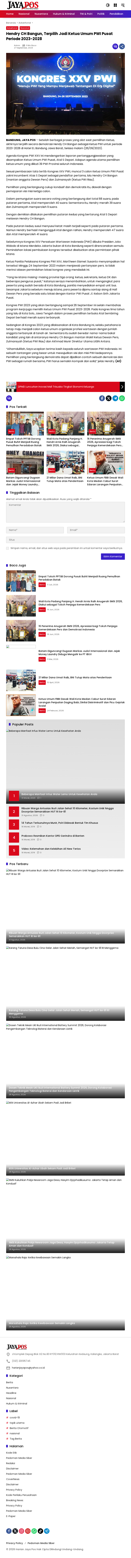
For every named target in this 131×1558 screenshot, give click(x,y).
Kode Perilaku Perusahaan (21, 1495)
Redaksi (10, 1463)
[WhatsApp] (122, 398)
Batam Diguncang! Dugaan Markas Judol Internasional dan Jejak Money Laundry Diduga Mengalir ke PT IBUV (23, 481)
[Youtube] (28, 1531)
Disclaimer (12, 1468)
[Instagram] (21, 1531)
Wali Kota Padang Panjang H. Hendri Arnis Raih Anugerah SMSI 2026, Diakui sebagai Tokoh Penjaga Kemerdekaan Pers (65, 442)
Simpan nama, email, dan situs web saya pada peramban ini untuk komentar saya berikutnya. (67, 548)
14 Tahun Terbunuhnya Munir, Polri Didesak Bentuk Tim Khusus (59, 823)
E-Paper (11, 1516)
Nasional (24, 28)
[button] (108, 5)
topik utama (17, 1423)
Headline (11, 1393)
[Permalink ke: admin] (10, 46)
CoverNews (12, 1479)
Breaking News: (15, 1500)
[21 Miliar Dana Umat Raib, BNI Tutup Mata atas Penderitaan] (65, 462)
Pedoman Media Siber (19, 1458)
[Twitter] (109, 398)
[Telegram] (115, 398)
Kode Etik (11, 1452)
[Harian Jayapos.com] (23, 5)
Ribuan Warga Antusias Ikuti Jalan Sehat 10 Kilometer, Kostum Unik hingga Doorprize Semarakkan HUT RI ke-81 (67, 810)
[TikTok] (40, 1531)
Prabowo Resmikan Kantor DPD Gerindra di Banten (52, 836)
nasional (15, 1433)
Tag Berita (16, 1438)
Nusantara (12, 1387)
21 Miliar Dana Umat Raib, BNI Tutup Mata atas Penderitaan (65, 479)
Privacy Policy (14, 1489)
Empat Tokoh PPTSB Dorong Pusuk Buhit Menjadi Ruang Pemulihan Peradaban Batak (24, 442)
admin (17, 45)
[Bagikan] (122, 46)
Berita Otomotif (19, 1428)
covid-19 (15, 1417)
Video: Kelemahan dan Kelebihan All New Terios (51, 849)
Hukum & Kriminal (16, 1403)
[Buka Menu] (115, 5)
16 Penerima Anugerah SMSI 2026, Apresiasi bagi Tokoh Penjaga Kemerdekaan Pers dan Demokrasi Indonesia (104, 442)
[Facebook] (102, 398)
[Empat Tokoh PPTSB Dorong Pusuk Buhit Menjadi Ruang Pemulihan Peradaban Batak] (25, 423)
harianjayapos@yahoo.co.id (28, 1367)
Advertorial (12, 28)
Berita (11, 431)
